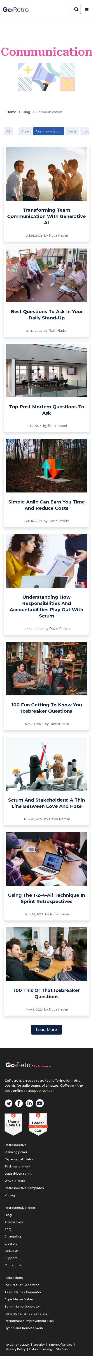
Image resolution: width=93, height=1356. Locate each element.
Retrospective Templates (24, 1188)
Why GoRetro (15, 1180)
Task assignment (17, 1166)
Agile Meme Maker (19, 1299)
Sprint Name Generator (22, 1306)
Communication (49, 112)
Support (11, 1258)
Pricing (10, 1195)
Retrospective (15, 1145)
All (8, 131)
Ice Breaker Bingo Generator (27, 1313)
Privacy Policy (16, 1349)
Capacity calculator (19, 1159)
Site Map (61, 1349)
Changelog (13, 1236)
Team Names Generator (23, 1292)
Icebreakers (14, 1277)
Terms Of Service (60, 1344)
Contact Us (13, 1265)
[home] (16, 9)
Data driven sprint (18, 1173)
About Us (12, 1251)
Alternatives (14, 1222)
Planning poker (16, 1152)
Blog (26, 112)
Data (72, 131)
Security (39, 1344)
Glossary (11, 1243)
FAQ (8, 1229)
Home (11, 112)
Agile (25, 131)
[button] (87, 9)
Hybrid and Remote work (24, 1328)
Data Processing (40, 1349)
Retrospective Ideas (20, 1207)
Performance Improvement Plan (29, 1321)
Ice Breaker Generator (22, 1285)
